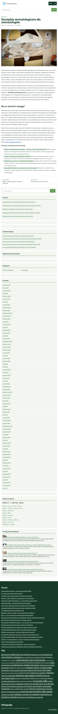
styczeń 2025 (6, 338)
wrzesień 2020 (7, 429)
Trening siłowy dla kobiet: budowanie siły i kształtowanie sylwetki (25, 569)
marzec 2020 (6, 446)
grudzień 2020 (7, 420)
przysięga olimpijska (24, 673)
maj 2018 (5, 471)
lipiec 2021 (6, 401)
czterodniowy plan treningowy (30, 660)
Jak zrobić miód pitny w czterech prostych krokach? (20, 168)
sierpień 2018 (6, 463)
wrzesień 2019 (7, 457)
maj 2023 (5, 364)
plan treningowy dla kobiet (39, 670)
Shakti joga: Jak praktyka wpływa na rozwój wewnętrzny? (22, 537)
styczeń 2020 (6, 451)
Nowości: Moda (6, 512)
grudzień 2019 (7, 454)
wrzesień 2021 (7, 395)
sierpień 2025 (6, 319)
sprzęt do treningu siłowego (44, 678)
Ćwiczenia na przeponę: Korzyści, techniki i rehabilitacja (17, 625)
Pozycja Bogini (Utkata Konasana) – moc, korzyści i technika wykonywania (22, 622)
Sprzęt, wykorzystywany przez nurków (12, 642)
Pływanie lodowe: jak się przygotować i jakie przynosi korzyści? (19, 627)
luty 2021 (5, 415)
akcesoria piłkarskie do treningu (16, 654)
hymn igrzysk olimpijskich (32, 663)
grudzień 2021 (7, 386)
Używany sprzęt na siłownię (27, 694)
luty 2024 (5, 355)
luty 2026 (5, 302)
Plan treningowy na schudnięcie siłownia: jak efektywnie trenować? (22, 205)
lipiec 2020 (6, 434)
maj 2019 (5, 460)
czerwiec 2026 (7, 290)
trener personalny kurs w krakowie (39, 683)
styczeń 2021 (6, 417)
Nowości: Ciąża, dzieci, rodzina (12, 506)
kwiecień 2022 (7, 375)
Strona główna (52, 709)
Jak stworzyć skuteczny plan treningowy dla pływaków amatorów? (21, 244)
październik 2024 (7, 341)
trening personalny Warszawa (37, 691)
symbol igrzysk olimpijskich (24, 681)
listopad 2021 (6, 389)
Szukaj (54, 9)
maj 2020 (5, 440)
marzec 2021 (6, 412)
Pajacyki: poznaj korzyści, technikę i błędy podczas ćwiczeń (18, 632)
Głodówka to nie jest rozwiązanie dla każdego (18, 161)
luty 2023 (5, 367)
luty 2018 (5, 480)
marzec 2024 (6, 353)
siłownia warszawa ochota (29, 675)
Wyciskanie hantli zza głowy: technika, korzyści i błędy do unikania (21, 213)
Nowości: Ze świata (8, 522)
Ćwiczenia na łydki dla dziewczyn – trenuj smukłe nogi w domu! (19, 601)
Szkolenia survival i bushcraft (39, 180)
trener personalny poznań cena (13, 686)
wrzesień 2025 (7, 316)
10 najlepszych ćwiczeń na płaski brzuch (12, 610)
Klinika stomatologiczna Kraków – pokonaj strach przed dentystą (25, 149)
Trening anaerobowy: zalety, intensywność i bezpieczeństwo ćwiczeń (22, 239)
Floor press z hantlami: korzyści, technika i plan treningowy (18, 606)
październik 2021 (7, 392)
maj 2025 (5, 327)
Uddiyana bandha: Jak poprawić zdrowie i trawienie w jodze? (18, 608)
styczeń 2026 (6, 305)
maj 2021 (5, 406)
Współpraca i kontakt (9, 524)
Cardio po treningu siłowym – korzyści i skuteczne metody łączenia (20, 639)
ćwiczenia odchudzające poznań (30, 697)
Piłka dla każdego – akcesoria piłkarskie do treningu (16, 603)
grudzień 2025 (7, 307)
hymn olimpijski (45, 663)
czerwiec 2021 (7, 403)
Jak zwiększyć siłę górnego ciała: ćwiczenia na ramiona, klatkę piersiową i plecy (28, 545)
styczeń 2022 (6, 384)
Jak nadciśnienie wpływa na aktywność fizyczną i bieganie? (19, 247)
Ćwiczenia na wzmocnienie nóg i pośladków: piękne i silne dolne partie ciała (22, 618)
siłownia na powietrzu (38, 673)
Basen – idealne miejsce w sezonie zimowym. (12, 181)
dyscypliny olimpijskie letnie (17, 663)
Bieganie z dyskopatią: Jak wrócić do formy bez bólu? (18, 209)
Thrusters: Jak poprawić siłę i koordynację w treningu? (16, 596)
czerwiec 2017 (7, 485)
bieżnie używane (13, 657)
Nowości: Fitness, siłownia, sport (13, 508)
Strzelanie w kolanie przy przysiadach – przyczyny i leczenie (18, 644)
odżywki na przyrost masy (17, 668)
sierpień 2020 (6, 432)
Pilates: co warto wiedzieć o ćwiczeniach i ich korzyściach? (17, 598)
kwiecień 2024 (7, 350)
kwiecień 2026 (7, 296)
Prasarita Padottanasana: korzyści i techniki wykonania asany (18, 630)
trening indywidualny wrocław (19, 689)
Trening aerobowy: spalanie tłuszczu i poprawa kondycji (22, 561)
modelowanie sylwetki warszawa (25, 665)
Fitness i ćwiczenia (8, 270)
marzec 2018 (6, 477)
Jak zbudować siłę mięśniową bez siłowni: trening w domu (19, 202)
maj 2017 (5, 488)
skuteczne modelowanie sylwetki (25, 678)
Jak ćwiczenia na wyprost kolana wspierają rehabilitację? (19, 241)
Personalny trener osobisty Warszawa (14, 670)
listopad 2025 (6, 310)
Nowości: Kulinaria (8, 510)
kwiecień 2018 (7, 474)
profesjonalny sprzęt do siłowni (9, 673)
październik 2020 (7, 426)
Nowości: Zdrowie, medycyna (10, 519)
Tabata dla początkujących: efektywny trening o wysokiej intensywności (21, 647)
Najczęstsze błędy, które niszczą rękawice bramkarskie (18, 236)
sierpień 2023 (6, 361)
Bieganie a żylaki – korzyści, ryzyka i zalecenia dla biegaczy (17, 613)
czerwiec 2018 (7, 468)
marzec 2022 (6, 378)
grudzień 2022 (7, 369)
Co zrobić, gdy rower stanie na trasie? (12, 593)
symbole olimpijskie (8, 681)
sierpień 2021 (6, 398)
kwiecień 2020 (7, 443)
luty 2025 (5, 336)
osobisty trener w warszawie (39, 667)
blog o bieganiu (27, 657)
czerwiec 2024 (7, 347)
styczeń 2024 (6, 358)
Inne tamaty (4, 16)
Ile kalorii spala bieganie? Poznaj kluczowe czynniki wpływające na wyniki (22, 637)
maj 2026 (5, 293)
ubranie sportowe (7, 694)
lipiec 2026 (6, 288)
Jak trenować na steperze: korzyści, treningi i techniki (16, 620)
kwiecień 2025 (7, 330)
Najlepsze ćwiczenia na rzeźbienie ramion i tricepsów (18, 216)
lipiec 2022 (6, 372)
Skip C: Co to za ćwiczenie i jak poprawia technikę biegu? (17, 615)
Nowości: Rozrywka (8, 515)
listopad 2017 (6, 482)
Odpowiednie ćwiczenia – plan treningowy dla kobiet (16, 591)
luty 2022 (5, 381)
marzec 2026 (6, 299)
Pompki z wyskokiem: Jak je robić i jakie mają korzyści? (21, 553)
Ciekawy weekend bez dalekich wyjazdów (17, 156)
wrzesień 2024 (7, 344)
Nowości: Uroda (7, 517)
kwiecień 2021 (7, 409)
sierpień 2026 (6, 285)
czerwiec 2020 (7, 437)
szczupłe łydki (40, 680)
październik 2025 (7, 313)
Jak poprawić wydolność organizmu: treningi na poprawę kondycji (20, 635)
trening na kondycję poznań (11, 692)
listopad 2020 (6, 423)
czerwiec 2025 (7, 324)
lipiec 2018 (6, 465)
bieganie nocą (37, 654)
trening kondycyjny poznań (40, 688)
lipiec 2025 (6, 321)
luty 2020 (5, 449)
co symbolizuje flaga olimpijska (42, 657)
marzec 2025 (6, 333)
